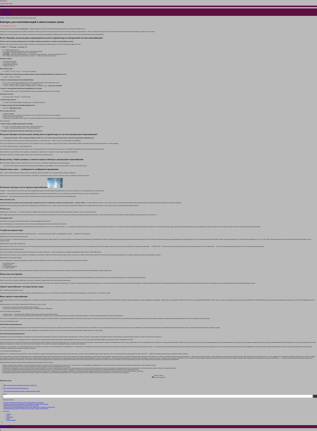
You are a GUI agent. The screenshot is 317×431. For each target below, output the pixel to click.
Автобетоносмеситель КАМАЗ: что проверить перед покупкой (21, 405)
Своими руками (7, 15)
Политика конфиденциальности (9, 427)
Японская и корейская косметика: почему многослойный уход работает (23, 402)
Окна (4, 10)
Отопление (6, 12)
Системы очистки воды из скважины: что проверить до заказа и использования (25, 404)
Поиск (5, 394)
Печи (4, 13)
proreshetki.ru (3, 0)
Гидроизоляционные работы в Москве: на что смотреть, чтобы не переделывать (25, 408)
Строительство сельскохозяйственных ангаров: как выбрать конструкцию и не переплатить (29, 407)
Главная (5, 9)
